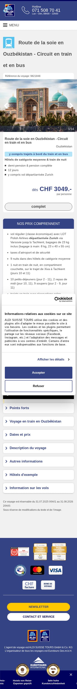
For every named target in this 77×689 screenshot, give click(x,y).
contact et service (38, 616)
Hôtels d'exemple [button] (24, 475)
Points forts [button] (19, 408)
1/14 (71, 128)
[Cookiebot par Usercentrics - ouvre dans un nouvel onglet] (54, 299)
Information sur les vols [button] (29, 488)
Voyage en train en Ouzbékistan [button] (35, 421)
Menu (13, 25)
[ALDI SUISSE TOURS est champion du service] (40, 551)
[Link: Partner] (33, 635)
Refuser (38, 386)
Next (71, 106)
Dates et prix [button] (20, 435)
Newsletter (38, 606)
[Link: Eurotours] (38, 662)
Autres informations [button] (26, 461)
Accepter (38, 372)
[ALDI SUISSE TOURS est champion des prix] (59, 551)
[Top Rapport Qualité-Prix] (19, 551)
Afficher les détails (50, 359)
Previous (6, 106)
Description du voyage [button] (28, 448)
